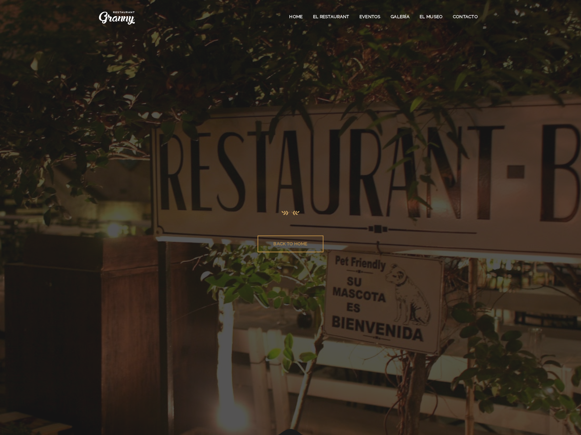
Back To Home (290, 243)
